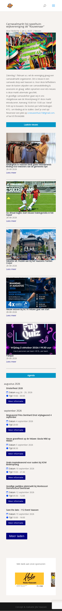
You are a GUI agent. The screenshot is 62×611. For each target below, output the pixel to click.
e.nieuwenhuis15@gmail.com (41, 113)
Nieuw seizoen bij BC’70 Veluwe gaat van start (27, 309)
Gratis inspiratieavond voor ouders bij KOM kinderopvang (26, 463)
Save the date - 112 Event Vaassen (22, 509)
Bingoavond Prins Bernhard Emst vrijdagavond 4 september (28, 416)
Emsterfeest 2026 (14, 388)
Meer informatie (15, 401)
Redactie (15, 30)
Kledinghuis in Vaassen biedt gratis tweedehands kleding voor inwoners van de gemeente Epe (28, 165)
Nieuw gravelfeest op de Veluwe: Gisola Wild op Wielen (28, 439)
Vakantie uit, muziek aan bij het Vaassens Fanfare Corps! (29, 262)
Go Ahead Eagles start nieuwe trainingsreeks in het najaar (29, 213)
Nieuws (37, 30)
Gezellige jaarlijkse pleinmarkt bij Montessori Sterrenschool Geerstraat (27, 487)
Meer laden (16, 536)
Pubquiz (10, 355)
